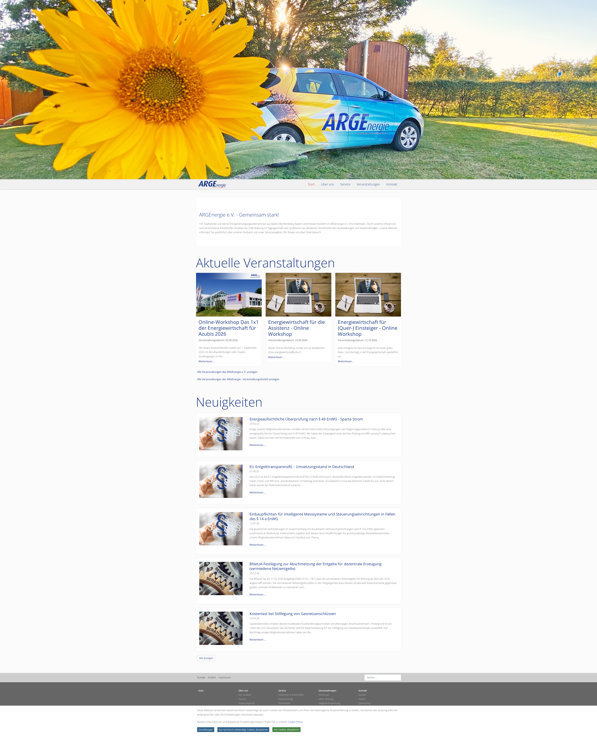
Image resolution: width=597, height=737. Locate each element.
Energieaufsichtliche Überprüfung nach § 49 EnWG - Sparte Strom (306, 419)
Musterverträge (285, 698)
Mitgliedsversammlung (329, 703)
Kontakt (201, 677)
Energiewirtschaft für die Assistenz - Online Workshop (296, 328)
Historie (242, 698)
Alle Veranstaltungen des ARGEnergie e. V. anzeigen (227, 372)
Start (311, 184)
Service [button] (345, 184)
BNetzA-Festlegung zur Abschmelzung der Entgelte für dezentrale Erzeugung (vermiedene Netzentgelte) (316, 566)
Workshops (324, 694)
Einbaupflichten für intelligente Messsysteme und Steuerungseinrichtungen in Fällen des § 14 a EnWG (322, 516)
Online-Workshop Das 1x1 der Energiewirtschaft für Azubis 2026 (229, 328)
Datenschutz (365, 703)
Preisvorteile (284, 703)
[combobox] (382, 677)
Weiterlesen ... (207, 361)
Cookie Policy (295, 722)
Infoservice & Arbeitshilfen (291, 694)
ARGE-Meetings (326, 698)
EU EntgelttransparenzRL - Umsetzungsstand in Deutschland (302, 466)
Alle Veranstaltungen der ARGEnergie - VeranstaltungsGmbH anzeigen (238, 379)
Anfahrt (212, 677)
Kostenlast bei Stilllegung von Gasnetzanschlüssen (293, 613)
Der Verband (244, 694)
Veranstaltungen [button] (368, 184)
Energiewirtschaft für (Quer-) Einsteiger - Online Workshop (367, 328)
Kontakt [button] (391, 184)
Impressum (224, 677)
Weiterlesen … (258, 445)
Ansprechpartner (246, 703)
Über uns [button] (327, 184)
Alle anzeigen (206, 658)
